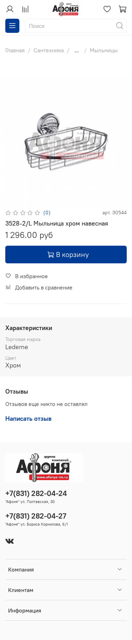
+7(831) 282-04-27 (35, 516)
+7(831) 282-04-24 (36, 493)
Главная (15, 50)
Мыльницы (104, 50)
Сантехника (48, 50)
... (77, 50)
